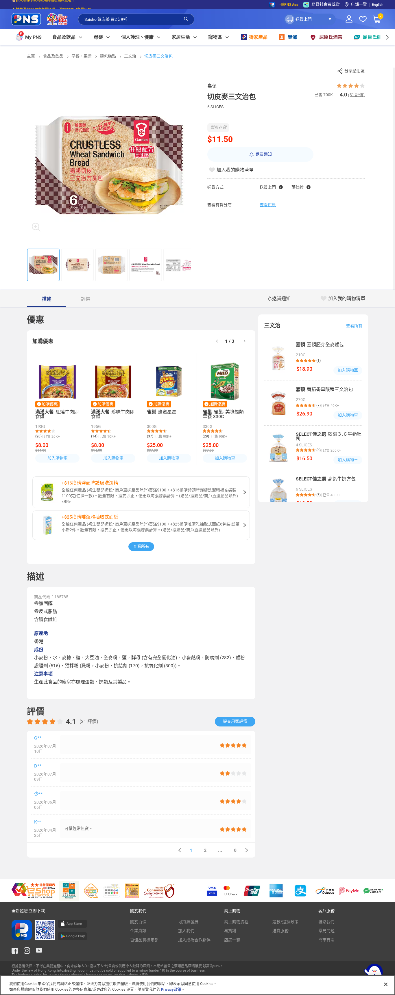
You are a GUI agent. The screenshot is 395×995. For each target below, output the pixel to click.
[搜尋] (186, 19)
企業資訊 (138, 930)
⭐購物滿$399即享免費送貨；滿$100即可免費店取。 (53, 5)
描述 (46, 299)
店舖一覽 (359, 4)
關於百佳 (138, 921)
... (220, 850)
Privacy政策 (171, 989)
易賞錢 (230, 930)
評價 (85, 299)
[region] (197, 985)
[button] (310, 19)
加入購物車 (57, 458)
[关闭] (385, 984)
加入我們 (186, 930)
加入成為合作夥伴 (194, 940)
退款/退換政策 (285, 921)
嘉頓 (212, 86)
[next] (387, 37)
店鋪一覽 (232, 940)
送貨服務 (280, 930)
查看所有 (141, 546)
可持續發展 (188, 921)
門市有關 (326, 940)
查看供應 (268, 204)
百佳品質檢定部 (144, 940)
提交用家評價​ (235, 721)
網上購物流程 (236, 921)
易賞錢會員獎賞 (325, 4)
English (377, 5)
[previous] (179, 850)
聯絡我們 (326, 921)
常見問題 (326, 930)
